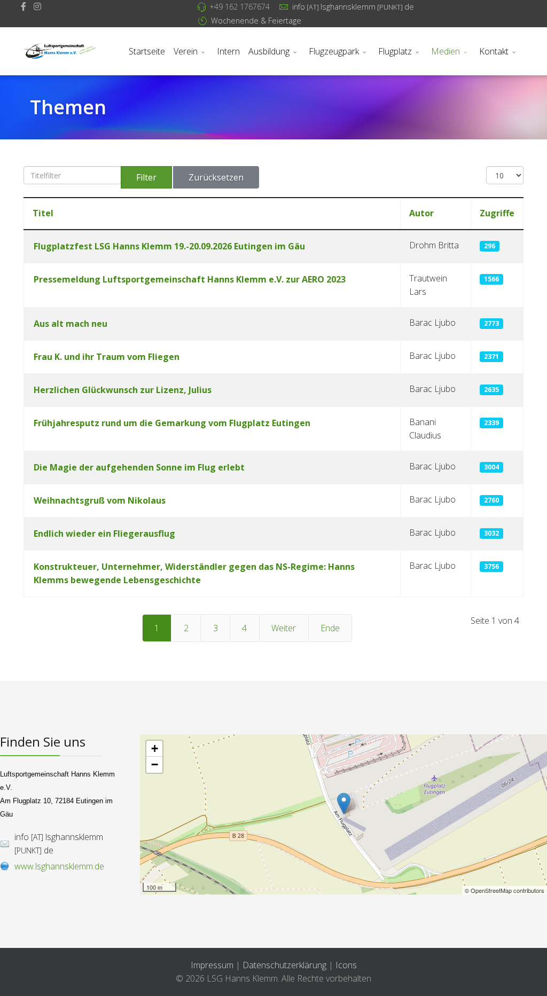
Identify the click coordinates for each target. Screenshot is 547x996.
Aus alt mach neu (70, 324)
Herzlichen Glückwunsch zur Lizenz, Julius (123, 390)
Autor (421, 213)
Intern (228, 51)
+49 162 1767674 (239, 7)
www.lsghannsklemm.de (59, 866)
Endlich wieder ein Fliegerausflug (104, 533)
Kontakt (494, 51)
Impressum (212, 965)
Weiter (283, 628)
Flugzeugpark (334, 51)
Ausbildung (269, 51)
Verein (186, 51)
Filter (146, 177)
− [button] (154, 764)
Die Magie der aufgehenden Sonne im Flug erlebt (139, 467)
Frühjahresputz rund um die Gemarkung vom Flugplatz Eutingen (172, 423)
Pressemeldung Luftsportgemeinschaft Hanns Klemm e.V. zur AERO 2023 (190, 279)
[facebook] (23, 6)
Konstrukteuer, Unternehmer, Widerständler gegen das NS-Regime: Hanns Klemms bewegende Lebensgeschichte (194, 573)
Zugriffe (497, 213)
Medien (445, 51)
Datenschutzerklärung (286, 965)
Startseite (147, 51)
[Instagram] (37, 6)
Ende (330, 628)
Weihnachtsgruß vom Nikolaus (100, 500)
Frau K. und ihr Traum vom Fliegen (106, 357)
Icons (346, 965)
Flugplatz (395, 51)
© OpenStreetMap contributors (504, 890)
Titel (43, 213)
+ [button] (154, 748)
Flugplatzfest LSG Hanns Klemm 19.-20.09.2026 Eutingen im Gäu (169, 246)
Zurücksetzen (216, 177)
